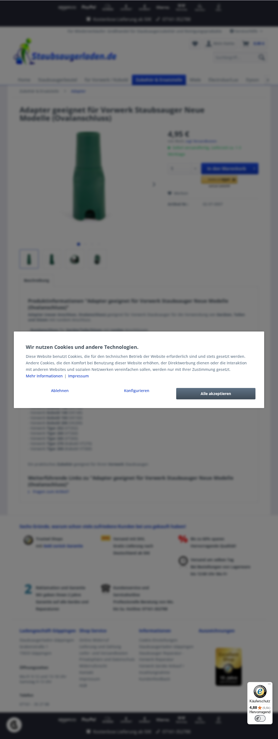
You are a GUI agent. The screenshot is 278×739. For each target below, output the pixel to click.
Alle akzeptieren (216, 393)
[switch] (260, 718)
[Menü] (269, 685)
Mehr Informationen (45, 375)
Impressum (78, 375)
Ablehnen (60, 390)
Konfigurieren (136, 390)
